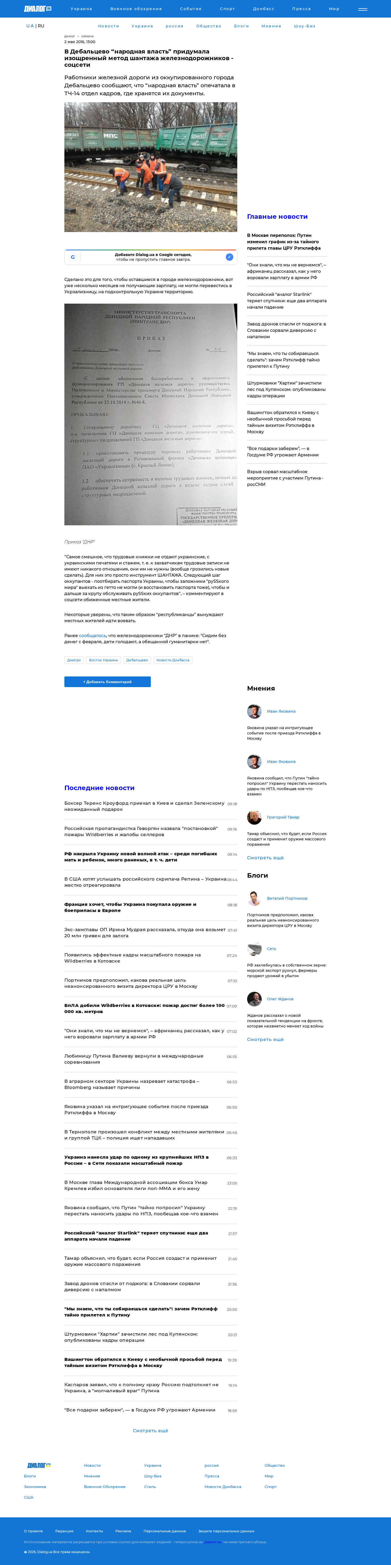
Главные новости (277, 216)
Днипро (74, 660)
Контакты (94, 1531)
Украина (87, 36)
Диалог (69, 36)
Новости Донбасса (172, 660)
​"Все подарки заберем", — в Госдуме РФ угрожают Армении (139, 1410)
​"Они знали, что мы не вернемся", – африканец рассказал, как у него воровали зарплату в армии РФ (286, 271)
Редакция (64, 1531)
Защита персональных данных (226, 1531)
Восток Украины (103, 660)
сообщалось (92, 635)
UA (30, 25)
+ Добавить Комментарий (107, 682)
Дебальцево (137, 660)
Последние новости (99, 788)
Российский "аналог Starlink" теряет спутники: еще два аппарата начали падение (287, 301)
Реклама (123, 1531)
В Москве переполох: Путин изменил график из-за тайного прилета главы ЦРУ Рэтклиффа (284, 242)
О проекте (33, 1531)
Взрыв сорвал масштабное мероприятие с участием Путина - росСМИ (285, 478)
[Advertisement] (150, 731)
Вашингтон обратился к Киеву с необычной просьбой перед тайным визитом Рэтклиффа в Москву (283, 422)
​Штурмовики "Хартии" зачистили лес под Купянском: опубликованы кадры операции (286, 389)
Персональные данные (165, 1531)
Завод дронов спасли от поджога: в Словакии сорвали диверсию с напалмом (286, 330)
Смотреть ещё (150, 1430)
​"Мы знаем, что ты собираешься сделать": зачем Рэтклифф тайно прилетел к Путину (283, 360)
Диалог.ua (212, 1542)
